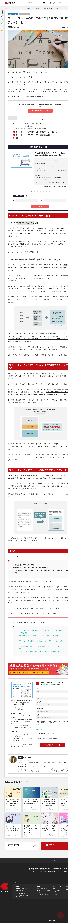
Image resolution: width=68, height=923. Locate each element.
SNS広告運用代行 (43, 894)
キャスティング (57, 891)
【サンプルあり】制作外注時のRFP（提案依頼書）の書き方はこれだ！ (40, 651)
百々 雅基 (16, 27)
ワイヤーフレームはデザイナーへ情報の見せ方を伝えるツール (34, 135)
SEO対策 (17, 886)
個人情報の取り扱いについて (43, 730)
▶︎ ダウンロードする (52, 745)
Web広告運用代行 (42, 888)
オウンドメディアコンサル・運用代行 (24, 896)
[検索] (45, 3)
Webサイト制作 (13, 14)
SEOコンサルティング (22, 888)
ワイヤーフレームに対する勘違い (26, 126)
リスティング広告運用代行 (44, 891)
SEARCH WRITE (20, 893)
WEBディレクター (24, 14)
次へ (40, 206)
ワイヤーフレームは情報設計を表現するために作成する (31, 128)
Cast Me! (56, 894)
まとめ (18, 138)
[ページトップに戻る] (60, 915)
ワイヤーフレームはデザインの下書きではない (30, 123)
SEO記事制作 (19, 891)
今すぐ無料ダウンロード (40, 111)
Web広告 (38, 886)
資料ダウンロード (49, 684)
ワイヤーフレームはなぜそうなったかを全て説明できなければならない (37, 132)
